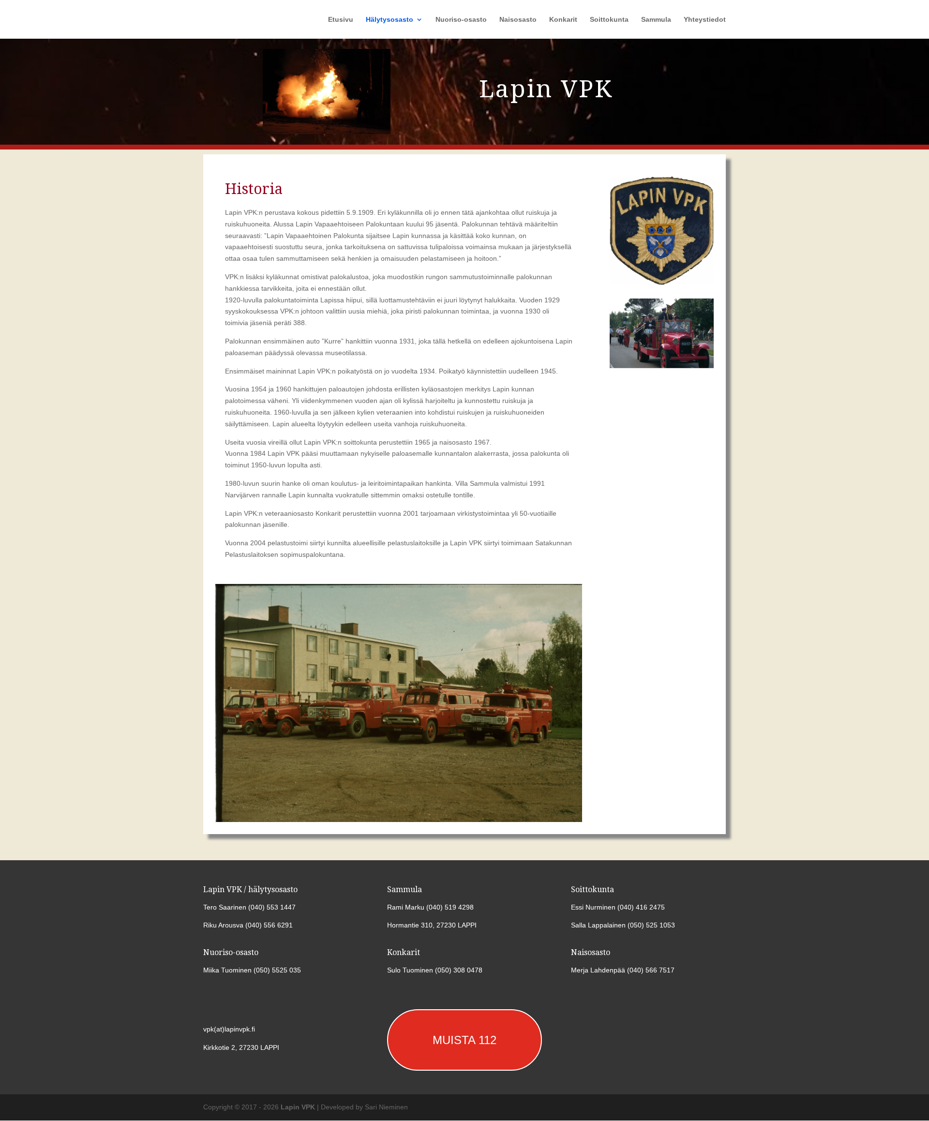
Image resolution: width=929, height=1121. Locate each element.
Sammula (656, 19)
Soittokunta (609, 19)
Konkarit (563, 19)
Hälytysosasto (389, 19)
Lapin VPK (298, 1107)
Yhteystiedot (705, 19)
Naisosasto (518, 19)
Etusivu (340, 19)
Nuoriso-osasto (461, 19)
